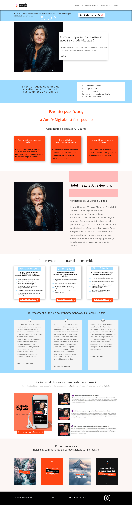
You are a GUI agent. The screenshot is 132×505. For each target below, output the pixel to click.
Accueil (77, 5)
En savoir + (28, 299)
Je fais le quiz (90, 15)
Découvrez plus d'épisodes (29, 432)
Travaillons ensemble (89, 5)
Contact (115, 5)
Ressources (104, 5)
